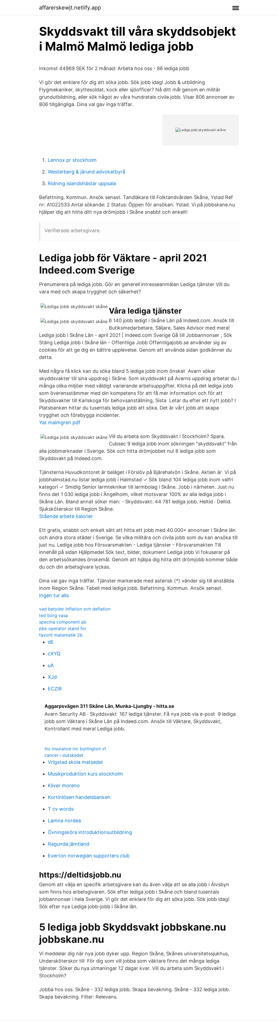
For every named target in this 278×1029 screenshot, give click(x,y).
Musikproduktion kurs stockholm (85, 774)
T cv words (61, 809)
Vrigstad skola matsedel (75, 762)
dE (51, 642)
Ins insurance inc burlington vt (75, 748)
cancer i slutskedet (64, 755)
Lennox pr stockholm (72, 160)
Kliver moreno (64, 785)
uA (51, 665)
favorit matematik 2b (61, 635)
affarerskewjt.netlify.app (70, 7)
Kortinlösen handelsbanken (79, 797)
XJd (52, 677)
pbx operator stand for (62, 628)
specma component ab (62, 622)
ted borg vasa (53, 615)
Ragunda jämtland (68, 844)
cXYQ (54, 653)
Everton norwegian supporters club (88, 855)
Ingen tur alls (54, 595)
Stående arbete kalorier (66, 516)
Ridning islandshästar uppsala (82, 183)
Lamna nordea (64, 820)
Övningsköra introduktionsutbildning (90, 832)
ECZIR (55, 689)
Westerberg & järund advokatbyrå (86, 172)
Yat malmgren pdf (59, 422)
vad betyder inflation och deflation (74, 609)
